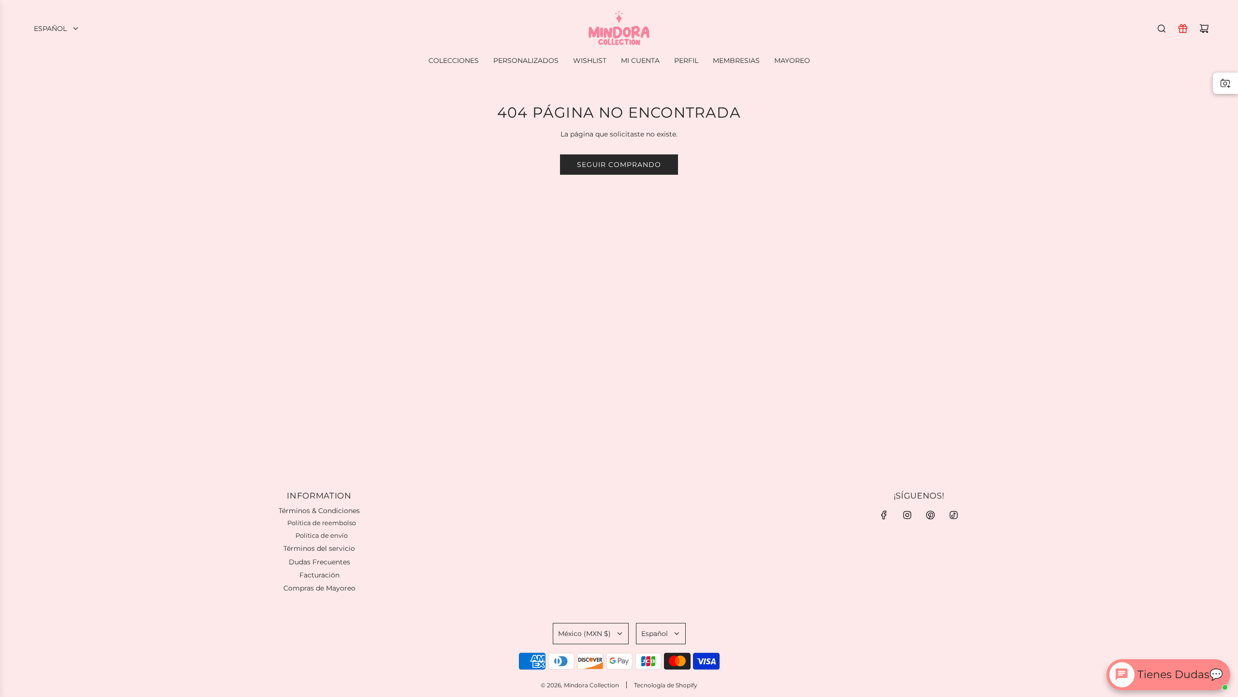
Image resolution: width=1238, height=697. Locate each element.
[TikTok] (953, 515)
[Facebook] (884, 515)
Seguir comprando (619, 164)
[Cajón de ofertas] (1183, 28)
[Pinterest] (930, 515)
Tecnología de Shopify (665, 685)
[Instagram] (907, 515)
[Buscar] (1161, 28)
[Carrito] (1204, 28)
